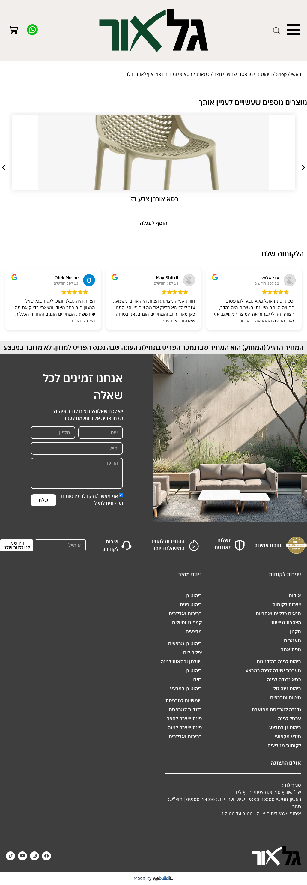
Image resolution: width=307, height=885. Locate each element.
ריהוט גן (194, 596)
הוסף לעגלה (154, 223)
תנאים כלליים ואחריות (278, 614)
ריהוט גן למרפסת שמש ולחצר (243, 74)
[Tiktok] (10, 855)
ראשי (296, 74)
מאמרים (292, 641)
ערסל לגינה (289, 719)
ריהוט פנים (191, 605)
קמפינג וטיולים (187, 623)
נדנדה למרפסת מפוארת (276, 710)
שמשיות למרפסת (183, 701)
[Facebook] (46, 855)
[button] (3, 167)
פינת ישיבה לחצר (184, 719)
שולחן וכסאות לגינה (181, 662)
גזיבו (197, 680)
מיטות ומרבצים (285, 698)
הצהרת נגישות (286, 623)
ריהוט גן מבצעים (185, 644)
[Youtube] (22, 855)
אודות (295, 596)
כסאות (203, 74)
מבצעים (194, 632)
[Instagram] (34, 855)
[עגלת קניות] (13, 30)
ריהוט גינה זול (287, 689)
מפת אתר (291, 650)
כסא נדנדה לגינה (284, 680)
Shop (281, 74)
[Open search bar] (276, 30)
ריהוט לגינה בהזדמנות (279, 662)
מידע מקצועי (288, 737)
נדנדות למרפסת (185, 710)
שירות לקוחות (286, 605)
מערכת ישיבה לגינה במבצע (273, 671)
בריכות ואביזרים (185, 614)
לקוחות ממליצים (284, 746)
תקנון (295, 632)
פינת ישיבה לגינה (185, 728)
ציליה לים (192, 653)
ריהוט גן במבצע (285, 728)
